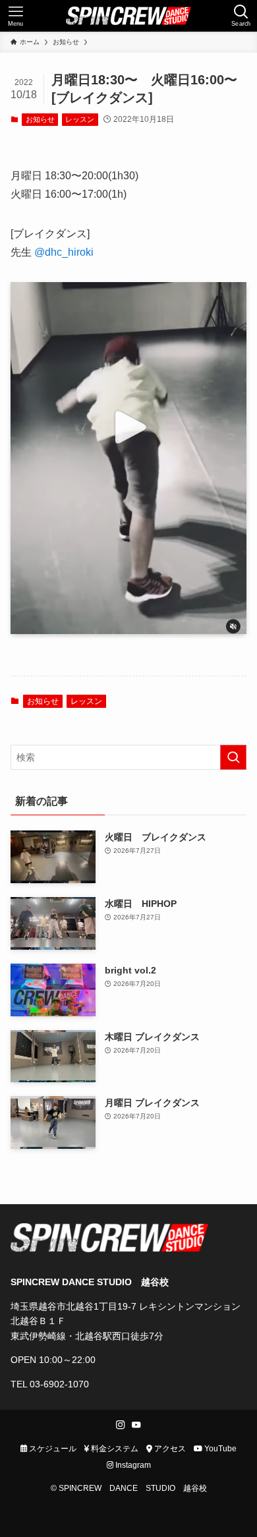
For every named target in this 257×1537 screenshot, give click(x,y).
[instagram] (121, 1425)
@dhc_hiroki (64, 252)
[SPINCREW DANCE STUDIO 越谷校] (128, 16)
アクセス (169, 1448)
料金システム (113, 1448)
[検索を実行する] (233, 757)
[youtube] (136, 1425)
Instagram (132, 1465)
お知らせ (40, 119)
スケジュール (51, 1448)
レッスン (79, 119)
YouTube (219, 1448)
